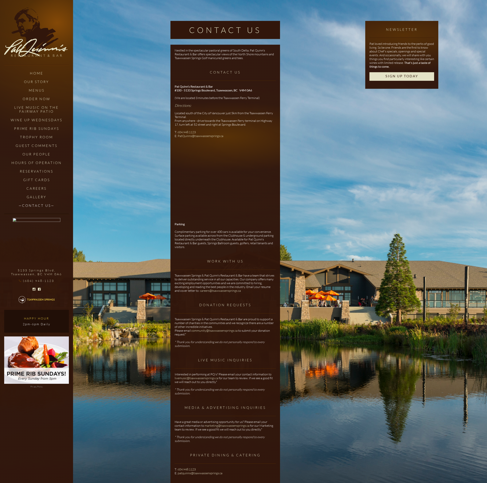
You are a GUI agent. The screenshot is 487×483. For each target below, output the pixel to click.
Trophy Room (36, 137)
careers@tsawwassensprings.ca (220, 291)
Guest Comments (36, 146)
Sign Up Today (401, 76)
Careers (36, 188)
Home (36, 73)
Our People (36, 154)
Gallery (36, 197)
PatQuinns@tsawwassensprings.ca (200, 136)
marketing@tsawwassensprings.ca (227, 425)
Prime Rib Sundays (36, 128)
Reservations (36, 171)
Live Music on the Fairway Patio (36, 109)
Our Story (36, 82)
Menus (37, 90)
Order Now (36, 99)
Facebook (39, 289)
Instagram (34, 289)
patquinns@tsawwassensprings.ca (200, 473)
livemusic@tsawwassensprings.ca (196, 378)
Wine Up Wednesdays (36, 120)
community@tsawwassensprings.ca (214, 330)
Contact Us (36, 205)
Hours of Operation (36, 163)
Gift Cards (36, 180)
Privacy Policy (36, 386)
